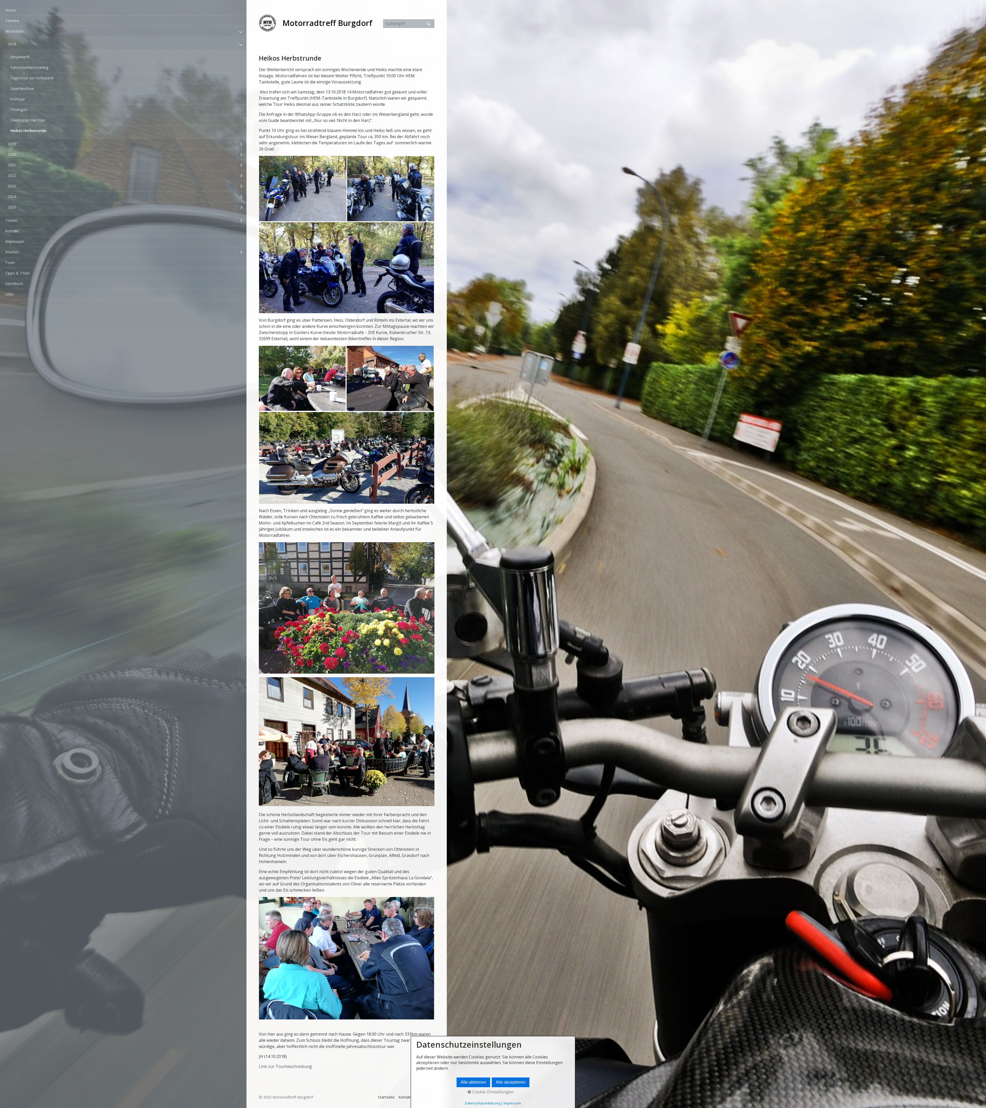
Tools (10, 262)
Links (9, 294)
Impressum (14, 241)
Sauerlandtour (22, 88)
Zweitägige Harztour (27, 120)
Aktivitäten (14, 31)
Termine (12, 20)
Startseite (386, 1097)
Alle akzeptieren (510, 1082)
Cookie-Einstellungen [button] (492, 1092)
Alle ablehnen (473, 1082)
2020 (12, 154)
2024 (12, 196)
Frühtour (17, 99)
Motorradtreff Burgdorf (327, 23)
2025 (12, 207)
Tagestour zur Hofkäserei (32, 77)
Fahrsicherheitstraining (29, 67)
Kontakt (12, 230)
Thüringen (18, 109)
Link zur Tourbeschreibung (285, 1066)
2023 (12, 186)
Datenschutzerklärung (482, 1103)
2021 (12, 165)
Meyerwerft (20, 56)
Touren (11, 220)
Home (10, 10)
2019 (12, 143)
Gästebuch (14, 283)
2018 (12, 44)
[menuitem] (123, 10)
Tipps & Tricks (17, 273)
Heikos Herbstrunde (28, 130)
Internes (12, 252)
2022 (12, 175)
